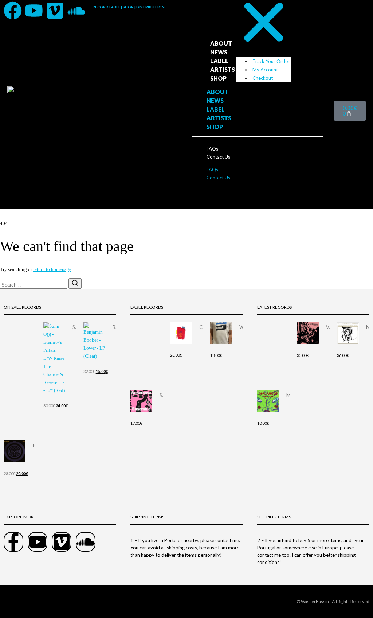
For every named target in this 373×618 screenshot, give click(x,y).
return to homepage (52, 269)
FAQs (212, 149)
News (218, 51)
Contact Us (218, 157)
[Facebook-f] (13, 542)
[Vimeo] (55, 10)
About (221, 43)
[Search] (75, 283)
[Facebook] (13, 10)
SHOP (218, 78)
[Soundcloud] (76, 10)
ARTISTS (222, 69)
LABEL (219, 60)
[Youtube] (34, 10)
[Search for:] (34, 285)
